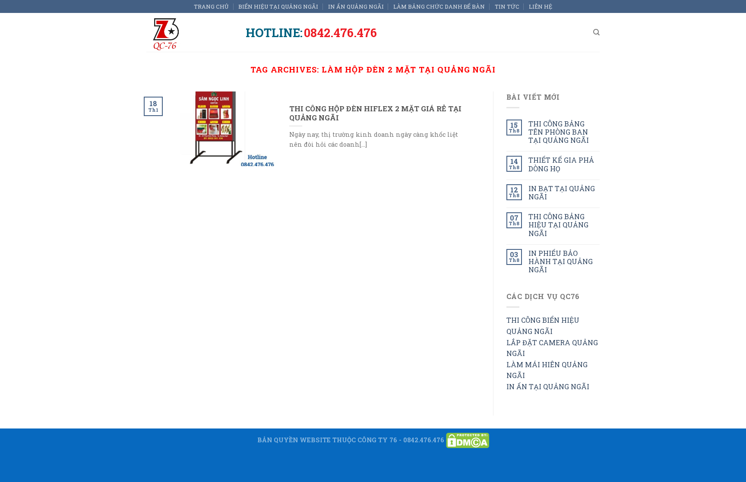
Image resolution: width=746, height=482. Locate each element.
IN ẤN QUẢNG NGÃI (356, 6)
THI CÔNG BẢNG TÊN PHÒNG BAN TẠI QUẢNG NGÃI (558, 132)
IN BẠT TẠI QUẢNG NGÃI (561, 192)
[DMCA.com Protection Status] (467, 439)
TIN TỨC (507, 6)
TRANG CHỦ (211, 6)
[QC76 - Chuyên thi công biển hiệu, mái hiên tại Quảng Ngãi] (189, 32)
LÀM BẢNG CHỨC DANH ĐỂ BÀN (439, 6)
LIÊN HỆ (540, 6)
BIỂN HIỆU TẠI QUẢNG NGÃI (278, 6)
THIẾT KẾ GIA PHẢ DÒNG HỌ (561, 164)
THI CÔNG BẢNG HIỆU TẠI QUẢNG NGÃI (558, 224)
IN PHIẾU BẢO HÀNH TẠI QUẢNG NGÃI (560, 261)
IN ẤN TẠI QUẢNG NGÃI (547, 386)
